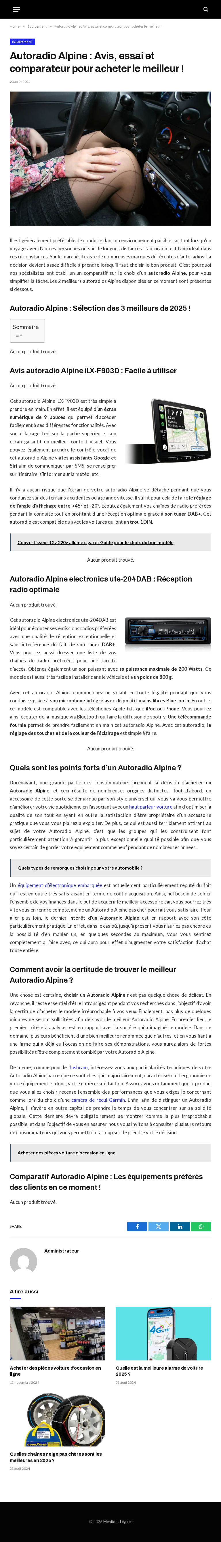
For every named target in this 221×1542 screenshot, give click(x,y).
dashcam (78, 1067)
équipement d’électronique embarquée (60, 885)
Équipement (22, 41)
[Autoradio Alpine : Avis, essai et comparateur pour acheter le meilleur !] (110, 224)
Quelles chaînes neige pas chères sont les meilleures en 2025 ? (56, 1457)
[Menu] (16, 9)
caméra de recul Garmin (98, 1100)
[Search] (205, 9)
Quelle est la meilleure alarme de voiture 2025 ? (159, 1371)
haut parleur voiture (150, 807)
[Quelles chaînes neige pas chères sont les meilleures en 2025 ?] (57, 1419)
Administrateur (61, 1251)
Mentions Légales (117, 1521)
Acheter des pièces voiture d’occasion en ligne (55, 1371)
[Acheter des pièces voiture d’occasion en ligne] (57, 1333)
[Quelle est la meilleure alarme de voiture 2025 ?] (163, 1333)
